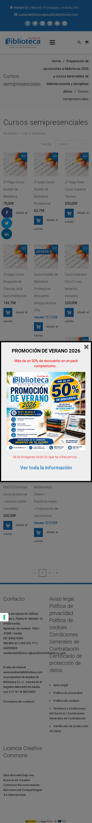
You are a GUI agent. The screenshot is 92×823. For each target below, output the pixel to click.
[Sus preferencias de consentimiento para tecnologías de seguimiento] (4, 617)
